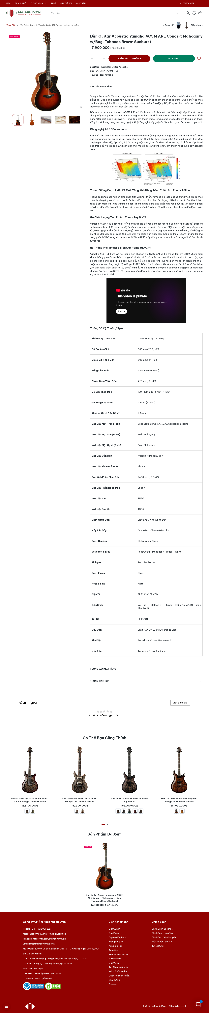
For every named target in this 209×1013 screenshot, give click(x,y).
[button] (77, 72)
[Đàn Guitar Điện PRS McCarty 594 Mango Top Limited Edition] (179, 769)
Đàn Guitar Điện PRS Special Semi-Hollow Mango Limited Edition (30, 803)
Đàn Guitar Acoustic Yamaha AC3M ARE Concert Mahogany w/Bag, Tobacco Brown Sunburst (104, 898)
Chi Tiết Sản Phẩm (101, 86)
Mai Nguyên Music (158, 1006)
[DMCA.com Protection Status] (53, 986)
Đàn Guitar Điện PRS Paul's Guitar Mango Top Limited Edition (79, 803)
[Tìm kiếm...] (178, 13)
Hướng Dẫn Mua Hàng (103, 669)
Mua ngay (174, 58)
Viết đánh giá (180, 702)
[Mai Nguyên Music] (23, 13)
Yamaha (108, 74)
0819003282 (44, 928)
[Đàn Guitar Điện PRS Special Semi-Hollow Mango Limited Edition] (29, 769)
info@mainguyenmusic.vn (42, 943)
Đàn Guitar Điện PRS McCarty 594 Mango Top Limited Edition (179, 803)
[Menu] (6, 1006)
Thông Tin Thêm (99, 681)
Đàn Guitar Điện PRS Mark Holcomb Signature (129, 803)
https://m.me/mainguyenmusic (50, 933)
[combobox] (116, 13)
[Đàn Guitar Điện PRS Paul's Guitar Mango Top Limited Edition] (79, 769)
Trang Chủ (10, 25)
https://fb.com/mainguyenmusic (49, 938)
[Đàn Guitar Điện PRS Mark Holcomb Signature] (129, 769)
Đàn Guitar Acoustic (117, 67)
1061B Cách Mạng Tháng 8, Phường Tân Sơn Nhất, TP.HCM (57, 958)
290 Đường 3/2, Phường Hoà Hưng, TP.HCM (50, 963)
